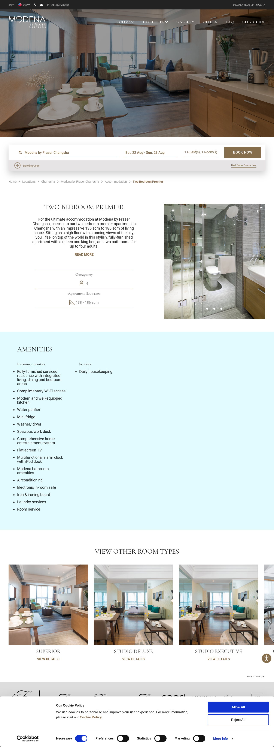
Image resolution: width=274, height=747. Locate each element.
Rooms (123, 22)
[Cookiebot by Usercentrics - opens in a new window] (27, 738)
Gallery (185, 22)
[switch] (123, 738)
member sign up (243, 5)
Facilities (154, 22)
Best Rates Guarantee (243, 165)
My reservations (58, 5)
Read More (84, 254)
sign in (260, 5)
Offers (210, 22)
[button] (207, 309)
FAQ (230, 22)
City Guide (254, 22)
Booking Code (31, 165)
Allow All (238, 707)
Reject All (238, 720)
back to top (253, 676)
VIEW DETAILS (48, 659)
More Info (220, 738)
